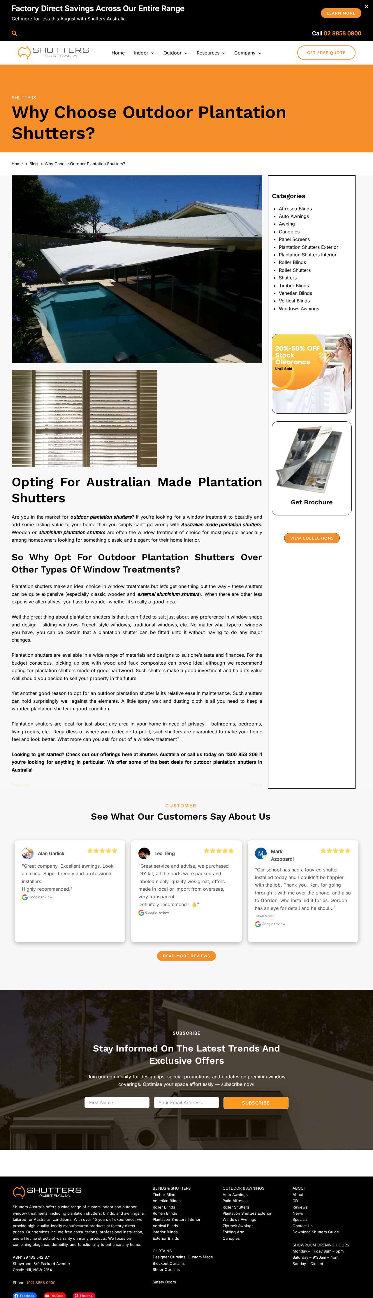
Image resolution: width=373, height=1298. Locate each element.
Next (257, 785)
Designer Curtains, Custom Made (183, 1257)
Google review (40, 897)
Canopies (289, 232)
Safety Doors (164, 1282)
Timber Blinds (294, 285)
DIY (296, 1200)
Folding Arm (233, 1232)
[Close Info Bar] (366, 6)
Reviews (300, 1207)
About (298, 1194)
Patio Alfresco (235, 1200)
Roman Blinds (165, 1213)
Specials (300, 1219)
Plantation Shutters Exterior (308, 247)
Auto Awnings (294, 216)
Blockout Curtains (169, 1263)
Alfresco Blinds (295, 209)
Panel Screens (294, 239)
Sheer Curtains (166, 1269)
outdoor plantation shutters (224, 762)
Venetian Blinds (295, 293)
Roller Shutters (295, 270)
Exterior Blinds (166, 1238)
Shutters (24, 98)
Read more (264, 916)
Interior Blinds (165, 1232)
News (298, 1213)
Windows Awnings (299, 308)
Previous (21, 785)
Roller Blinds (292, 262)
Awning (287, 224)
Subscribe (256, 1103)
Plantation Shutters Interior (308, 255)
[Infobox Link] (311, 468)
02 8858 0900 (342, 33)
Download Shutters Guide (316, 1232)
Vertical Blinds (294, 301)
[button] (341, 13)
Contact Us (303, 1225)
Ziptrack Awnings (238, 1225)
